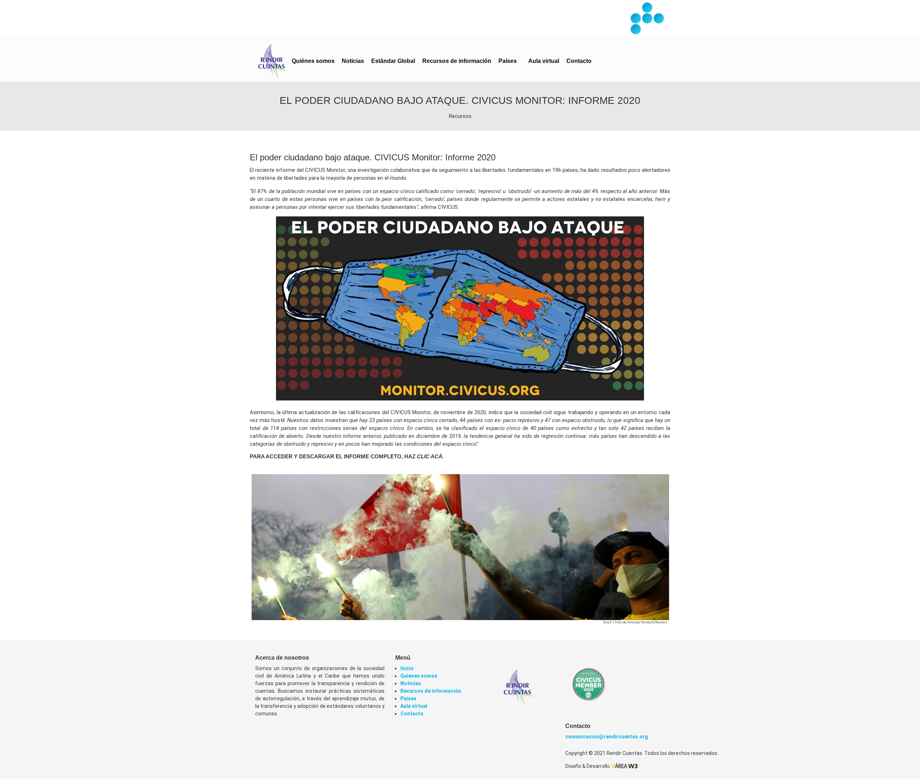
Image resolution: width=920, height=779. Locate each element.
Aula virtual (543, 61)
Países (508, 61)
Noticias (353, 61)
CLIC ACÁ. (430, 456)
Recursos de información (456, 61)
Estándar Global (393, 61)
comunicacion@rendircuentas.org (606, 736)
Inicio (407, 668)
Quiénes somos (313, 61)
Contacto (579, 61)
